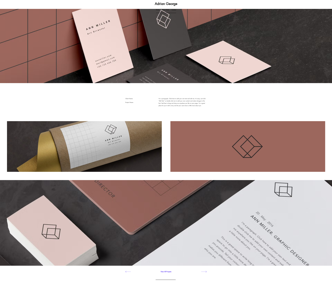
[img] (84, 146)
